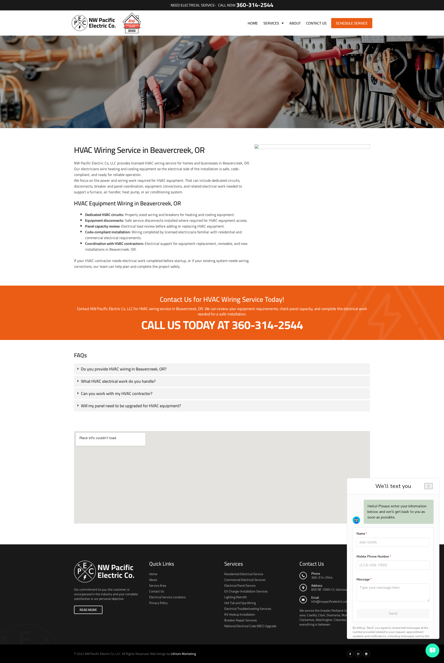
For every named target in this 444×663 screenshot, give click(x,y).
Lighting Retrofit (235, 597)
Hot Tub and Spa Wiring (240, 603)
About (295, 23)
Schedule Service (352, 23)
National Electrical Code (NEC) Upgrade (250, 626)
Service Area (157, 585)
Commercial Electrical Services (245, 579)
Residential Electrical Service (243, 574)
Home (253, 23)
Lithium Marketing (183, 654)
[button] (222, 369)
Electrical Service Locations (167, 597)
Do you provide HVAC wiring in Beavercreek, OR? (123, 369)
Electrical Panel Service (240, 585)
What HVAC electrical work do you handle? (118, 381)
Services (271, 23)
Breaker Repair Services (240, 620)
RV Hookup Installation (239, 614)
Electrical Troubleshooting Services (247, 608)
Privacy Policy (158, 603)
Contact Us (316, 23)
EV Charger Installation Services (246, 591)
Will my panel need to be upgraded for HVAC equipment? (131, 406)
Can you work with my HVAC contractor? (116, 393)
